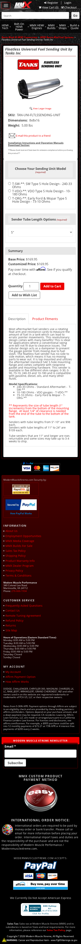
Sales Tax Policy (16, 551)
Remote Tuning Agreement (23, 615)
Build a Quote (74, 26)
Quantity (15, 286)
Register (52, 3)
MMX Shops (63, 26)
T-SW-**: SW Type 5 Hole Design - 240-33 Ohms (42, 185)
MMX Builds (51, 26)
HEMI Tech (5, 26)
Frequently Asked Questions (24, 605)
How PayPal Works (21, 513)
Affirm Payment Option (21, 677)
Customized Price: (22, 264)
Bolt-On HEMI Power (19, 26)
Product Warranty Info (20, 561)
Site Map (11, 630)
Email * (10, 746)
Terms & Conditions (18, 575)
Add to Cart (52, 286)
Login (67, 3)
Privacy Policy (14, 570)
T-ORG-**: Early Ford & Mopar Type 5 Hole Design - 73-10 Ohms (39, 200)
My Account (13, 672)
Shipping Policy (16, 556)
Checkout (70, 7)
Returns (11, 625)
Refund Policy (14, 620)
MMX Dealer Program (20, 566)
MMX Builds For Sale (19, 546)
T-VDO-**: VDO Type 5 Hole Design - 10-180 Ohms (41, 193)
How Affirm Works (17, 682)
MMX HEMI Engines (37, 26)
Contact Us (13, 610)
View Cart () (50, 7)
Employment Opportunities (23, 536)
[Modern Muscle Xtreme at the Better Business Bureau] (40, 909)
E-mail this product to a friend (33, 135)
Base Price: (16, 259)
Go (75, 15)
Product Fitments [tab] (45, 319)
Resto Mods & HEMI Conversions (20, 37)
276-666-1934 (19, 591)
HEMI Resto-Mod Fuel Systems (57, 37)
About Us (11, 531)
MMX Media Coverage (20, 541)
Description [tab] (17, 319)
